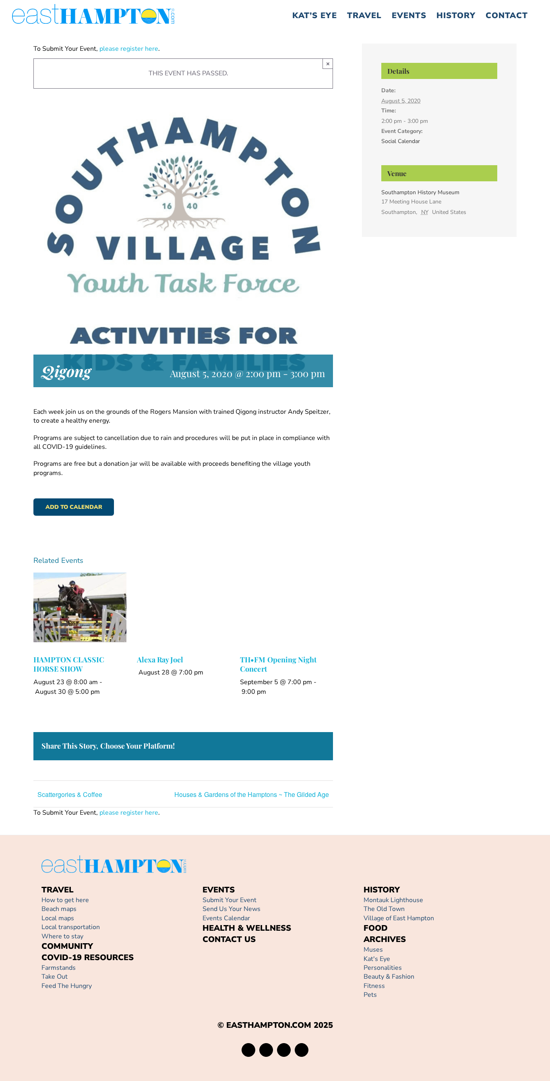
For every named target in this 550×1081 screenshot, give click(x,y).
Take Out (54, 976)
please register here (128, 48)
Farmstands (58, 967)
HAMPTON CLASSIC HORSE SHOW (68, 664)
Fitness (374, 985)
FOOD (376, 928)
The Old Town (384, 909)
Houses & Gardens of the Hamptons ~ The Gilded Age (251, 794)
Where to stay (62, 936)
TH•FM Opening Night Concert (278, 664)
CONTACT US (229, 939)
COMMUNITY (67, 946)
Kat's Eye (377, 958)
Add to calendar (73, 507)
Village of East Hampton (399, 918)
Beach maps (59, 909)
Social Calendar (400, 141)
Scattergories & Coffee (69, 794)
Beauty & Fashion (389, 976)
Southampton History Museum (420, 192)
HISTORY (382, 889)
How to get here (65, 900)
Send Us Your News (232, 909)
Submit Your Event (229, 900)
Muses (373, 949)
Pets (370, 994)
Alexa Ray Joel (160, 659)
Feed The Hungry (66, 985)
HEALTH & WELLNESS (247, 928)
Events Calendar (226, 918)
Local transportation (70, 927)
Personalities (383, 967)
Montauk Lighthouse (393, 900)
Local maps (57, 918)
